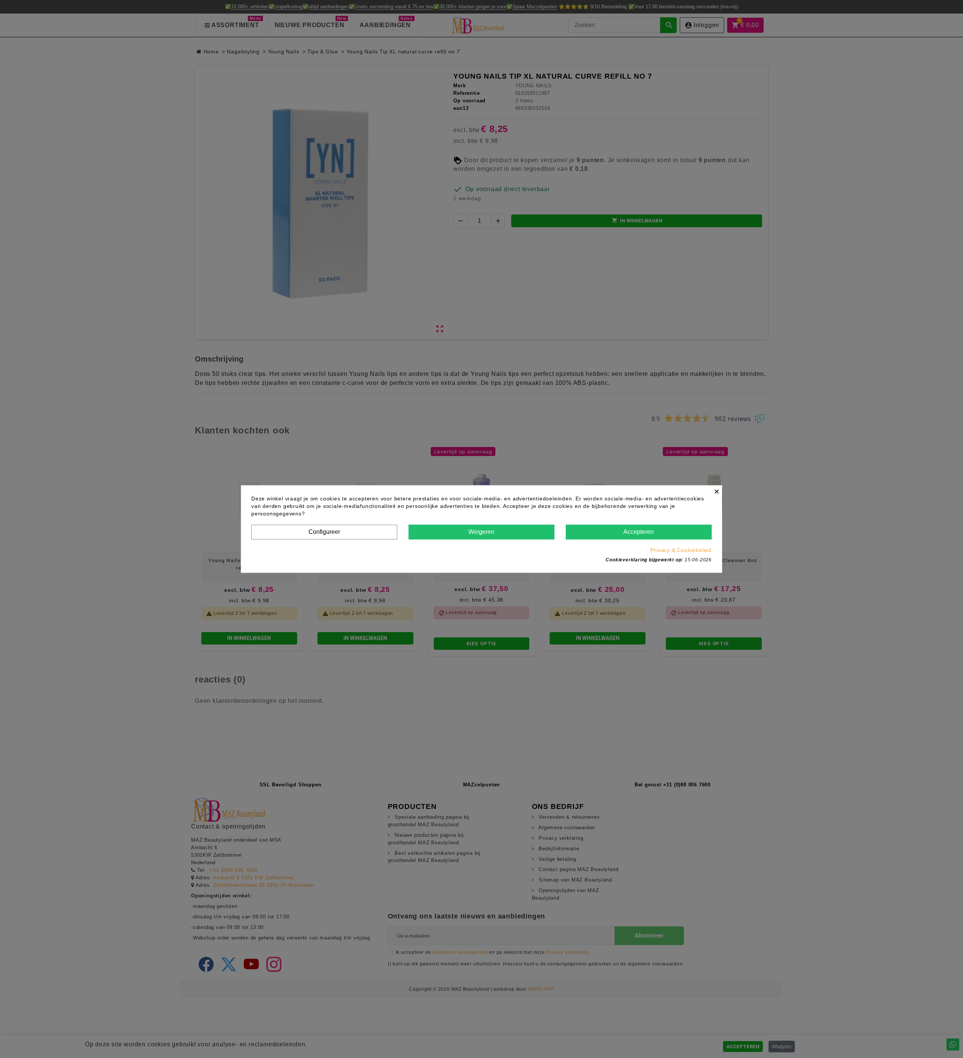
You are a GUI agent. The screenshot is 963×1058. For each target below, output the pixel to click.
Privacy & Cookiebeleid (681, 550)
